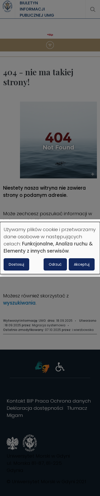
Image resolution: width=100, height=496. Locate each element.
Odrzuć (55, 264)
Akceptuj (81, 264)
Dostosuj (16, 264)
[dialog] (50, 248)
